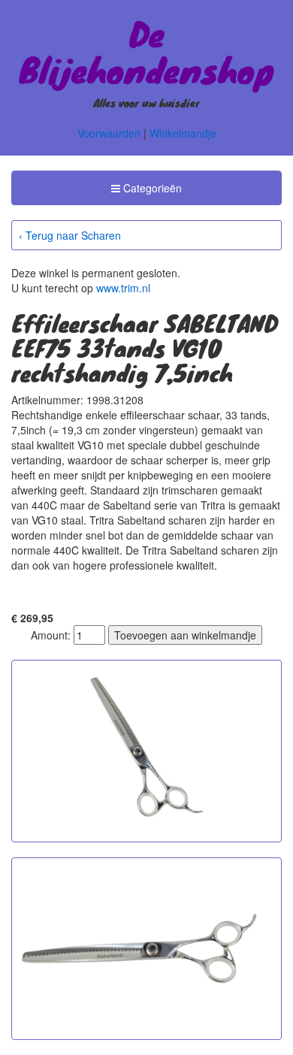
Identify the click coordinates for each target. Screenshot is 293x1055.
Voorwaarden (108, 133)
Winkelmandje (183, 133)
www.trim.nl (123, 287)
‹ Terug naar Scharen (70, 235)
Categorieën (146, 192)
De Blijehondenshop (146, 51)
